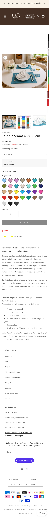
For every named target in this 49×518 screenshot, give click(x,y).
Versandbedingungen (13, 377)
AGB (6, 361)
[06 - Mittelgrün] (28, 198)
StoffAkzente (15, 506)
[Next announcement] (44, 3)
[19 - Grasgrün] (34, 186)
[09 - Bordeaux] (10, 198)
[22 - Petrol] (16, 186)
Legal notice (43, 509)
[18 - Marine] (40, 186)
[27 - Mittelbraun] (28, 180)
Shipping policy (32, 509)
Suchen (7, 399)
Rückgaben (9, 383)
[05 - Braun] (34, 198)
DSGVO (7, 367)
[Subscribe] (41, 452)
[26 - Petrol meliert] (34, 180)
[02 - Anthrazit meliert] (16, 203)
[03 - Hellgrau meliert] (4, 203)
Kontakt (8, 388)
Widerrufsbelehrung (12, 372)
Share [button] (6, 231)
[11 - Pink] (40, 192)
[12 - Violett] (34, 192)
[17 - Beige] (4, 192)
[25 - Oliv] (40, 180)
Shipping (13, 144)
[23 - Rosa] (10, 186)
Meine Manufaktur (12, 393)
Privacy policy (8, 509)
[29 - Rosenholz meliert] (16, 180)
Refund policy (38, 506)
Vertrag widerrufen (29, 16)
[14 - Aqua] (22, 192)
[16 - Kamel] (10, 192)
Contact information (25, 513)
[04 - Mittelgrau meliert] (40, 198)
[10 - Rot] (4, 198)
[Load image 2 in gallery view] (24, 122)
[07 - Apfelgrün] (22, 198)
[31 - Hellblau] (4, 180)
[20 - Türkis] (28, 186)
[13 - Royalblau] (28, 192)
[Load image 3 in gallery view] (40, 122)
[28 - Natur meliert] (22, 180)
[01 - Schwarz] (10, 203)
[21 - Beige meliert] (22, 186)
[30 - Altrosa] (10, 180)
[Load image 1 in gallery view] (9, 122)
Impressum (9, 356)
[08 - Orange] (16, 198)
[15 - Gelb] (16, 192)
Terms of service (20, 509)
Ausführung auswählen (10, 149)
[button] (4, 16)
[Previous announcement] (4, 3)
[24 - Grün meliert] (4, 186)
